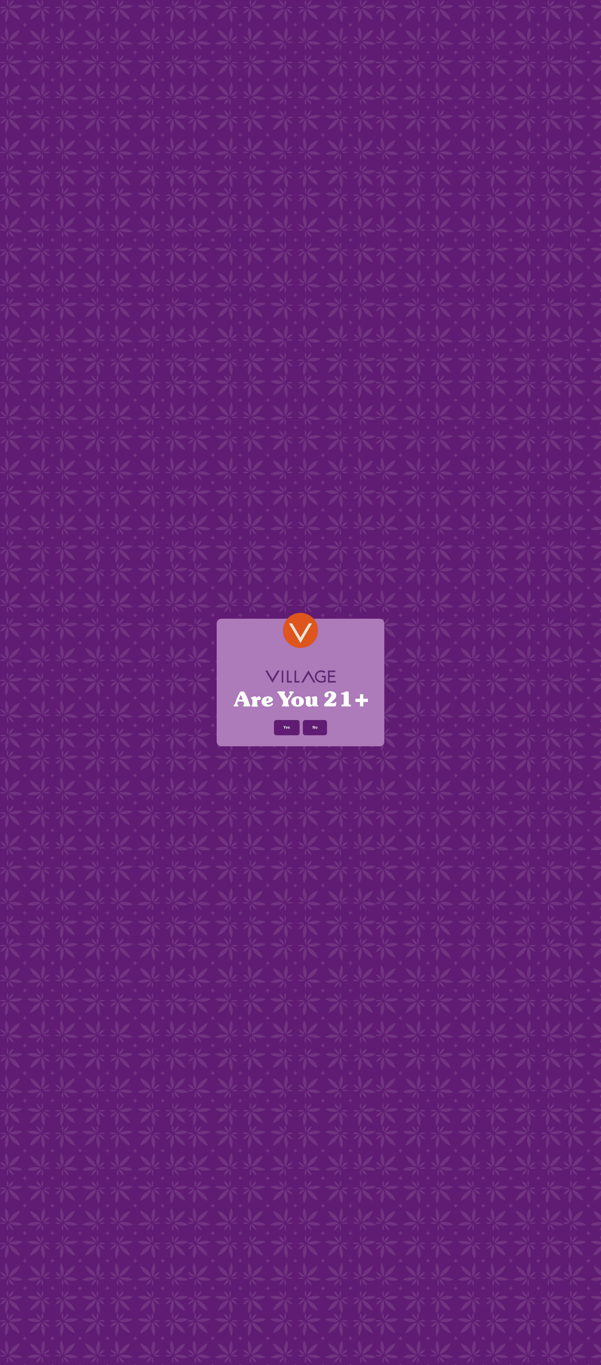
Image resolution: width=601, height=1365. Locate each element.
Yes (286, 727)
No (315, 727)
